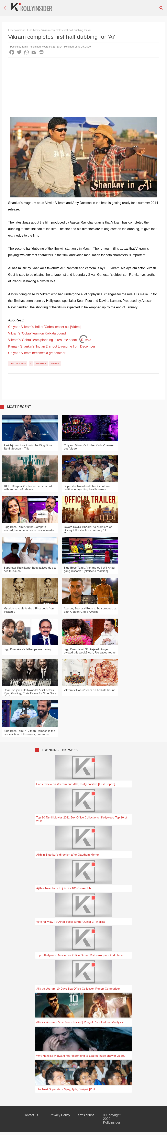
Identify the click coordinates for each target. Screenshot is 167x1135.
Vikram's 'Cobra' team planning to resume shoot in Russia (49, 340)
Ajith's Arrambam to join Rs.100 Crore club (63, 888)
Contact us (30, 1115)
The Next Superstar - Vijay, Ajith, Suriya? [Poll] (66, 1089)
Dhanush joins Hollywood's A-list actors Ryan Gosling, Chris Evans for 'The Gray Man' (30, 693)
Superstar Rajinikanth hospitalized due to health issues (30, 569)
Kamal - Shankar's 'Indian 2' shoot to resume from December (51, 346)
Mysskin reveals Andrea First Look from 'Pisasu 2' (29, 610)
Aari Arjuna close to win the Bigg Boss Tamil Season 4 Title (28, 447)
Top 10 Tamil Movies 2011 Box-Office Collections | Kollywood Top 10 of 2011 (81, 819)
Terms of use (85, 1115)
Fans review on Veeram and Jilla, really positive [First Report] (75, 784)
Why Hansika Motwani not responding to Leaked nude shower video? (80, 1055)
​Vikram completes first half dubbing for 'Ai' (66, 30)
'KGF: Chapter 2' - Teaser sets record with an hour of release (28, 487)
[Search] (161, 8)
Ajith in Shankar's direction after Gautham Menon (68, 854)
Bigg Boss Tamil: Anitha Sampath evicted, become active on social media (29, 528)
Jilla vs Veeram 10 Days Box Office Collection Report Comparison (78, 988)
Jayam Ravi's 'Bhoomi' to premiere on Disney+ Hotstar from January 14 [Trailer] (88, 530)
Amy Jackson (18, 363)
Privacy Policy (59, 1115)
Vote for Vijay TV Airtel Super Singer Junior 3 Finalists (70, 921)
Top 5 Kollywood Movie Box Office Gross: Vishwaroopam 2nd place (79, 955)
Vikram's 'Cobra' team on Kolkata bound (37, 333)
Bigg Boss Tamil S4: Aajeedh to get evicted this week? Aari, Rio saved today (89, 651)
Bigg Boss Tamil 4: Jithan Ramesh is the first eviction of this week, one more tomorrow (29, 734)
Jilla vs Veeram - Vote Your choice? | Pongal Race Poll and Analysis (79, 1022)
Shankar (41, 363)
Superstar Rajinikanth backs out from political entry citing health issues (87, 487)
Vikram (55, 363)
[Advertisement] (83, 88)
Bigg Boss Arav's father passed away (27, 649)
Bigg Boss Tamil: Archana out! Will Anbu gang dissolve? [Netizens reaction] (89, 569)
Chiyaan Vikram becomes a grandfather (36, 353)
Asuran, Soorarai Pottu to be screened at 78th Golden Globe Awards (90, 610)
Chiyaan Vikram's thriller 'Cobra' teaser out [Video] (44, 327)
